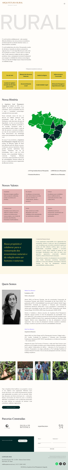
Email (39, 443)
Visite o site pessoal (29, 296)
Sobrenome (55, 438)
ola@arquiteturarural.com (8, 464)
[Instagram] (56, 463)
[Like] (64, 463)
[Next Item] (64, 370)
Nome (39, 438)
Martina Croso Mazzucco (30, 290)
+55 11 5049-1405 (21, 464)
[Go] (64, 3)
